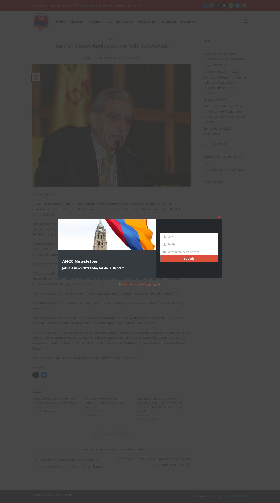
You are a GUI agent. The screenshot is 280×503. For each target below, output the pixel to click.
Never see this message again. (140, 284)
